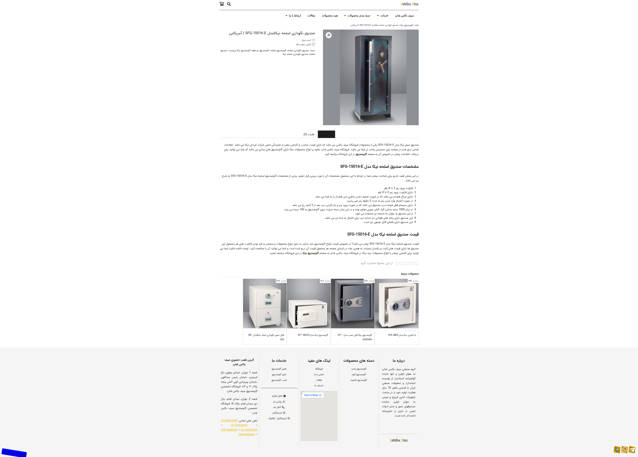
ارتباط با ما (295, 15)
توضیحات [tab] (326, 134)
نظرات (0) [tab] (309, 134)
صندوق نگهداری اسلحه (298, 50)
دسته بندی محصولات (359, 15)
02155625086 (229, 420)
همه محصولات (330, 15)
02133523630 (239, 425)
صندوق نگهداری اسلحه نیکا (295, 54)
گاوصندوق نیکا (406, 25)
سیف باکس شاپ (404, 15)
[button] (229, 4)
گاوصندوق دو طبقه (260, 50)
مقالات (311, 15)
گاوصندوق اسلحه (278, 50)
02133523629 (249, 429)
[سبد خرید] (222, 4)
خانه (417, 25)
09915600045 (229, 429)
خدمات (384, 15)
